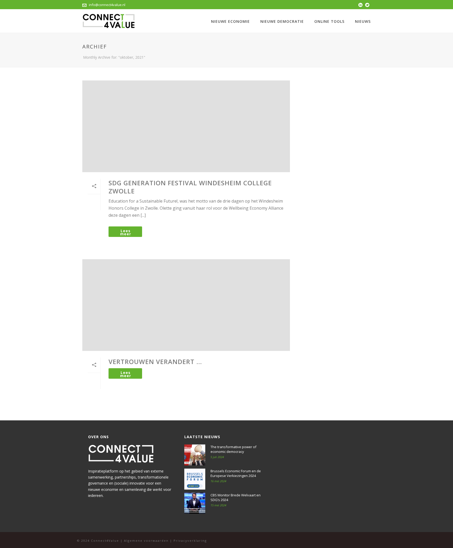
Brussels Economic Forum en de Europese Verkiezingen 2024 (236, 473)
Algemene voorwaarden (146, 540)
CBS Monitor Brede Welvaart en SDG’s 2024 (236, 497)
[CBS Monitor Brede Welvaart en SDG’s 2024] (194, 503)
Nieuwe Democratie (282, 21)
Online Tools (329, 21)
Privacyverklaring (190, 540)
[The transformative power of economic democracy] (194, 454)
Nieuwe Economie (230, 21)
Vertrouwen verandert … (155, 361)
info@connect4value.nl (107, 4)
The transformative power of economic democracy (233, 449)
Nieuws (363, 21)
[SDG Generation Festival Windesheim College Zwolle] (186, 126)
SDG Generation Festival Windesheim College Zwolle (190, 186)
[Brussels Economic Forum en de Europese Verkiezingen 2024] (194, 479)
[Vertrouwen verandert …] (186, 305)
